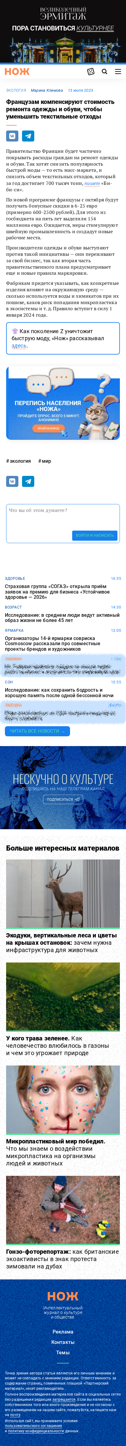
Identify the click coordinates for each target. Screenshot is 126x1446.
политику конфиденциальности (36, 1431)
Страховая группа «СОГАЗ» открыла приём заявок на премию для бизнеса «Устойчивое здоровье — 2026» (57, 592)
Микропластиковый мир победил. (56, 1152)
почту (15, 1415)
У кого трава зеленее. (57, 1046)
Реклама (63, 1332)
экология (16, 90)
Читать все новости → (37, 731)
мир (46, 461)
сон (9, 682)
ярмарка (14, 630)
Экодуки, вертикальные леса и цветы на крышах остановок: (61, 943)
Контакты (63, 1342)
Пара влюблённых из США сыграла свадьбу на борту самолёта (60, 716)
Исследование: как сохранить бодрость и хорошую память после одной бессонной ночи (59, 692)
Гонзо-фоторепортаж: (62, 1259)
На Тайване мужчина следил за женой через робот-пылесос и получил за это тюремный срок (62, 669)
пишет (92, 183)
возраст (13, 607)
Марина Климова (47, 90)
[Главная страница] (17, 71)
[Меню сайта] (118, 71)
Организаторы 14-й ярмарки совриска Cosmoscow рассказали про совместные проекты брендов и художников (53, 644)
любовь (13, 705)
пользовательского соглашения (33, 1426)
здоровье (15, 578)
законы (13, 659)
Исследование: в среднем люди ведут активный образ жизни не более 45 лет (62, 618)
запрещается (64, 1399)
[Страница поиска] (105, 71)
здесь (19, 345)
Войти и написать (95, 535)
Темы (63, 1353)
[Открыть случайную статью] (90, 71)
